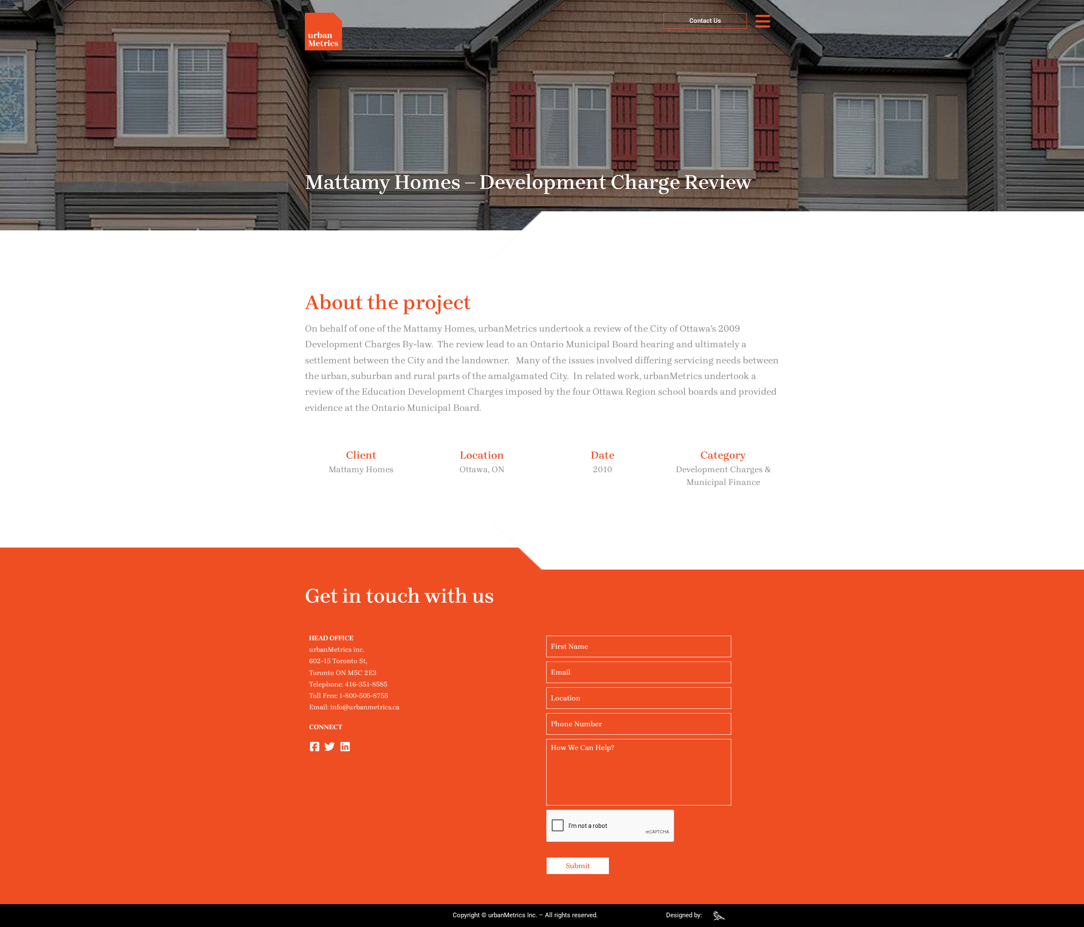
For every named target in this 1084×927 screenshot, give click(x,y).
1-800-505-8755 (363, 696)
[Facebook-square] (314, 747)
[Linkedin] (345, 747)
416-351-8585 (366, 684)
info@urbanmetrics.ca (364, 707)
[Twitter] (329, 747)
